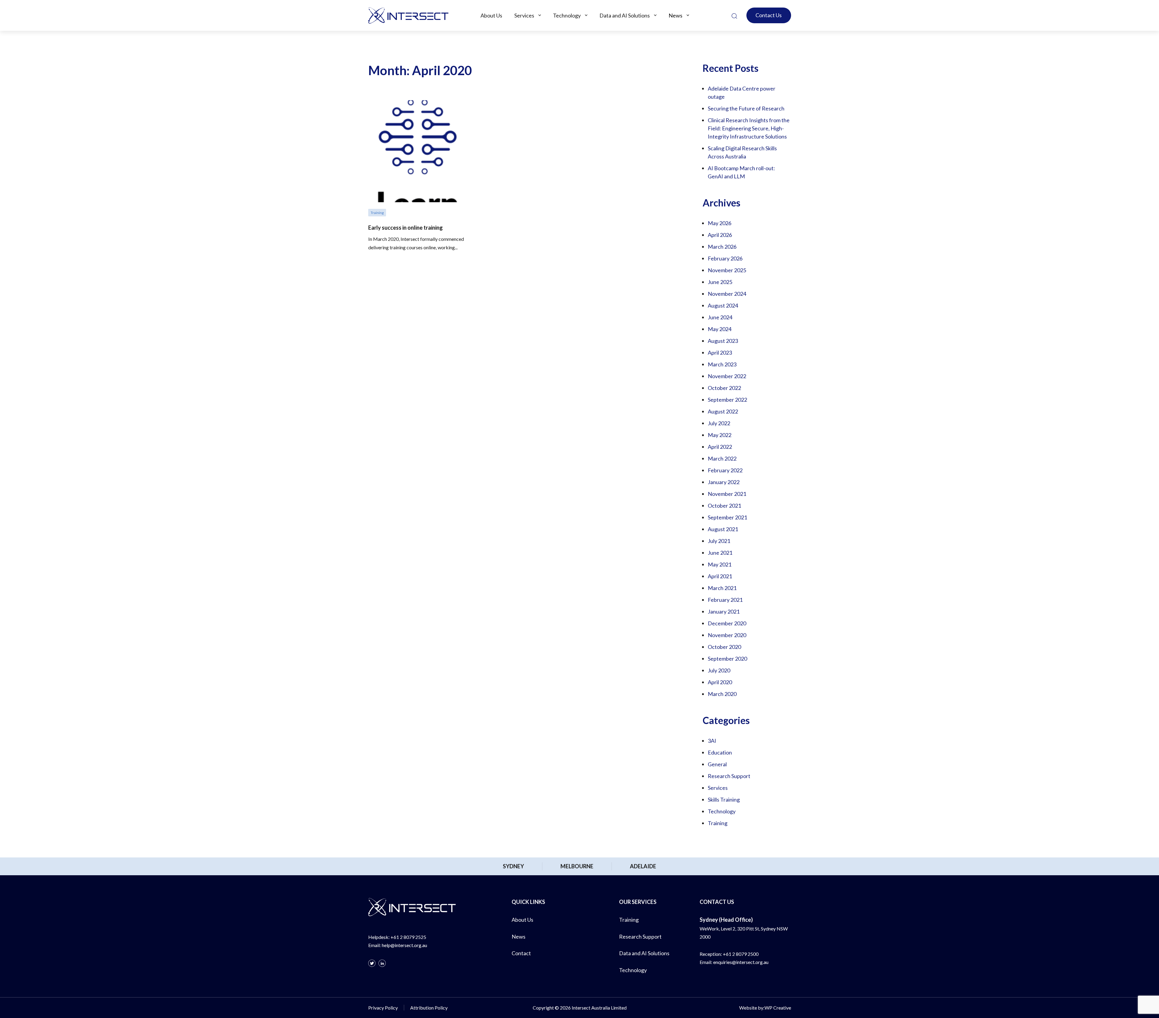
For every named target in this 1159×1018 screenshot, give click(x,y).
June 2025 (720, 282)
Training (717, 823)
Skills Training (724, 799)
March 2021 (722, 588)
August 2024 (723, 305)
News (675, 15)
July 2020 (719, 670)
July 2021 (719, 541)
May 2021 (719, 564)
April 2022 (720, 446)
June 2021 (720, 552)
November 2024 (727, 293)
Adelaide (643, 866)
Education (720, 752)
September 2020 (727, 658)
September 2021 (727, 517)
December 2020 (727, 623)
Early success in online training (405, 227)
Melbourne (576, 866)
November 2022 (727, 376)
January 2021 (723, 611)
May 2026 (719, 223)
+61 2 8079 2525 (408, 937)
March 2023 (722, 364)
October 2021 (724, 505)
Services (524, 15)
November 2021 (727, 493)
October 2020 (724, 646)
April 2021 (720, 576)
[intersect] (408, 15)
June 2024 (720, 317)
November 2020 (727, 635)
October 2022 (724, 388)
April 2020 (720, 682)
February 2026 (725, 258)
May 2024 (719, 329)
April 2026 (720, 234)
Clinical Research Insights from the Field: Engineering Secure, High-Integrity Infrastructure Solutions (749, 128)
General (717, 764)
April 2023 (720, 352)
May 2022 (719, 435)
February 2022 (725, 470)
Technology (567, 15)
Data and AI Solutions (624, 15)
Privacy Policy (383, 1007)
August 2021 (723, 529)
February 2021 (725, 599)
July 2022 (719, 423)
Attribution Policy (429, 1007)
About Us (491, 15)
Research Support (729, 776)
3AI (712, 740)
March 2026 (722, 246)
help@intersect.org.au (404, 945)
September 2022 (727, 399)
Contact (521, 953)
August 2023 (723, 340)
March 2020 (722, 694)
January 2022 (723, 482)
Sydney (513, 866)
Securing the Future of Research (746, 108)
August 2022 (723, 411)
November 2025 (727, 270)
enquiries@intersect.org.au (740, 962)
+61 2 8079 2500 (740, 954)
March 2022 (722, 458)
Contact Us (768, 15)
